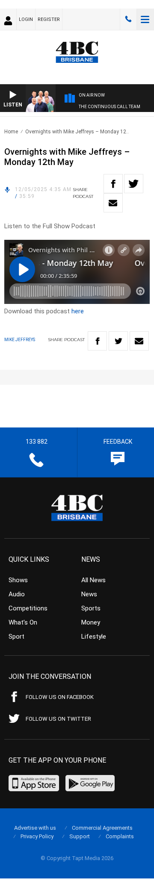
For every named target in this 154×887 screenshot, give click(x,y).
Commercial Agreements (102, 828)
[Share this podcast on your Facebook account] (113, 183)
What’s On (23, 622)
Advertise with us (35, 828)
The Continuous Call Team (109, 106)
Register (49, 19)
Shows (18, 580)
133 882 (128, 19)
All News (93, 580)
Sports (91, 608)
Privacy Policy (37, 836)
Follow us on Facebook (60, 697)
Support (79, 836)
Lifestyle (93, 636)
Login (26, 19)
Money (90, 622)
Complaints (120, 836)
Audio (17, 594)
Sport (16, 636)
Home (11, 132)
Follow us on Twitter (58, 719)
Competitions (28, 608)
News (89, 594)
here (77, 311)
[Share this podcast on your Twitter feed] (133, 183)
